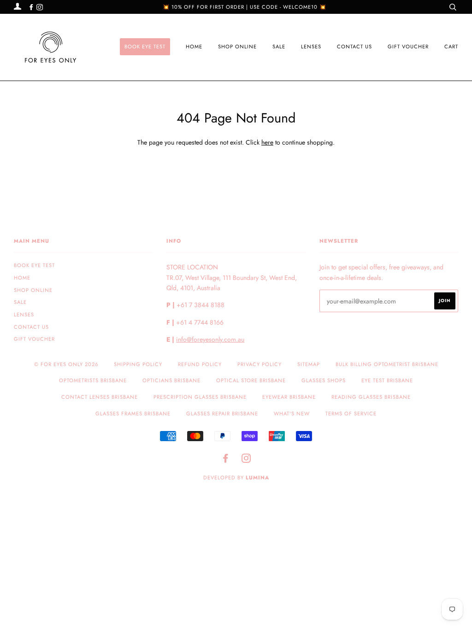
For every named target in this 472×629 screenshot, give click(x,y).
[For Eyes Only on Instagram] (39, 7)
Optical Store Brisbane (251, 380)
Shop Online (237, 46)
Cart (451, 46)
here (267, 142)
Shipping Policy (138, 364)
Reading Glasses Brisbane (371, 397)
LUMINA (257, 477)
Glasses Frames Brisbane (133, 413)
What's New (292, 413)
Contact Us (354, 46)
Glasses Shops (323, 380)
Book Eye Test (144, 46)
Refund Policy (200, 364)
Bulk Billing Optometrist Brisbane (387, 364)
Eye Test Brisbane (387, 380)
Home (194, 46)
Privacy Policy (259, 364)
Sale (278, 46)
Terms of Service (351, 413)
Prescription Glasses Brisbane (200, 397)
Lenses (311, 46)
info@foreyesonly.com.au (210, 339)
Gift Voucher (408, 46)
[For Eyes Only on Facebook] (32, 7)
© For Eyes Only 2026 (66, 364)
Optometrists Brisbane (93, 380)
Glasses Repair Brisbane (222, 413)
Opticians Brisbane (171, 380)
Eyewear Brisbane (289, 397)
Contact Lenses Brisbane (99, 397)
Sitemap (308, 364)
